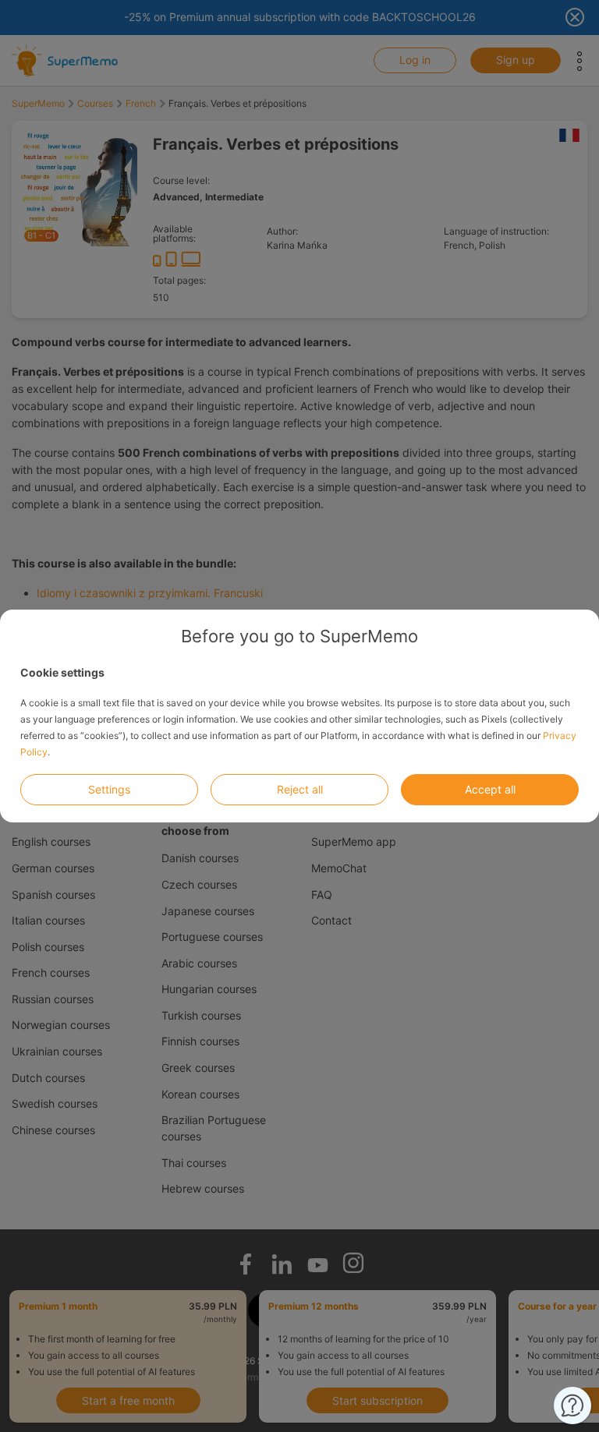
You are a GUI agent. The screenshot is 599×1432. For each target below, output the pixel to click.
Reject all (300, 789)
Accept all (490, 789)
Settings (109, 789)
